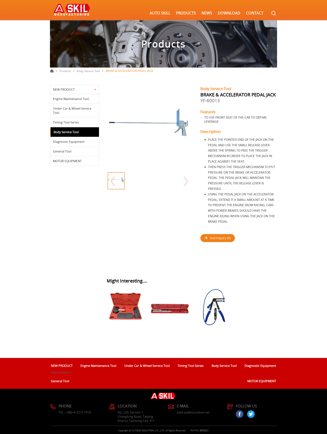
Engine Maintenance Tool (71, 99)
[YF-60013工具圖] (149, 127)
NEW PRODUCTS (61, 372)
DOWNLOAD (229, 13)
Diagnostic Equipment (69, 142)
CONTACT (254, 13)
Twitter (251, 414)
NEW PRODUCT (64, 89)
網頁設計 (204, 430)
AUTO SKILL (160, 13)
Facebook (239, 414)
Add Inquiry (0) (220, 238)
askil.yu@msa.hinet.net (193, 412)
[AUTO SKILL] (71, 10)
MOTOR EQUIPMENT (67, 161)
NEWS (207, 13)
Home (52, 71)
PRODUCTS (186, 13)
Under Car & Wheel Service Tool (72, 110)
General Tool (62, 151)
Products (65, 71)
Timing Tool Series (66, 122)
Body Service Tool (88, 71)
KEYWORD (273, 13)
